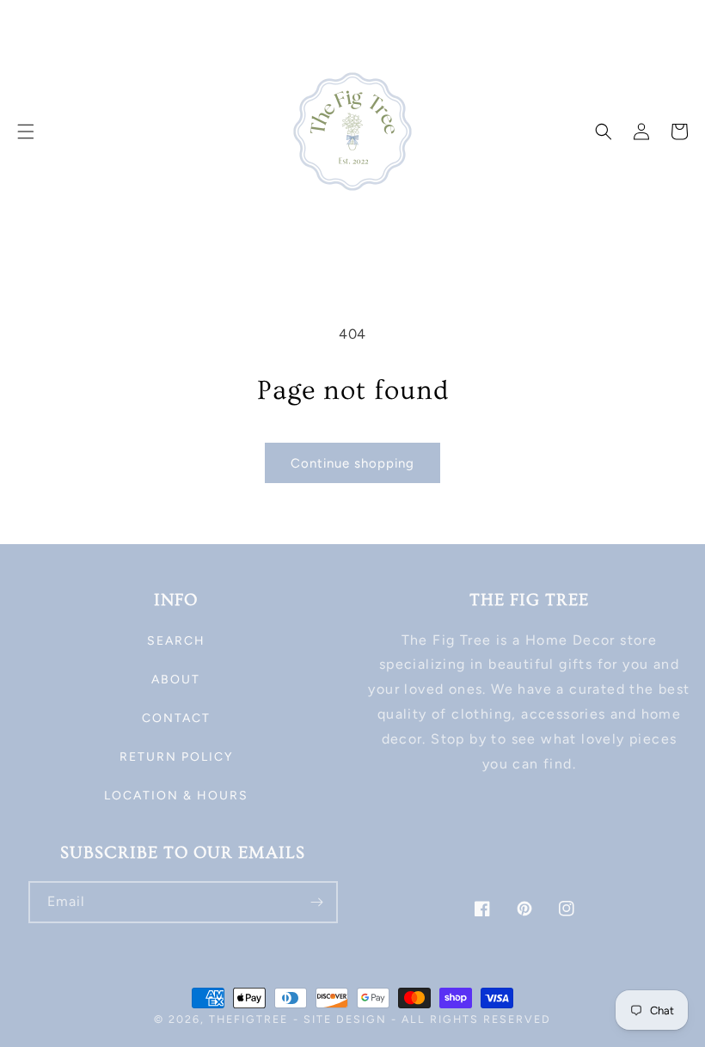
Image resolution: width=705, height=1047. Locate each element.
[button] (26, 131)
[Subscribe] (317, 902)
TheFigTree (248, 1019)
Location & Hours (176, 795)
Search (176, 641)
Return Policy (176, 757)
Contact (176, 718)
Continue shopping (352, 463)
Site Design (345, 1019)
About (175, 679)
